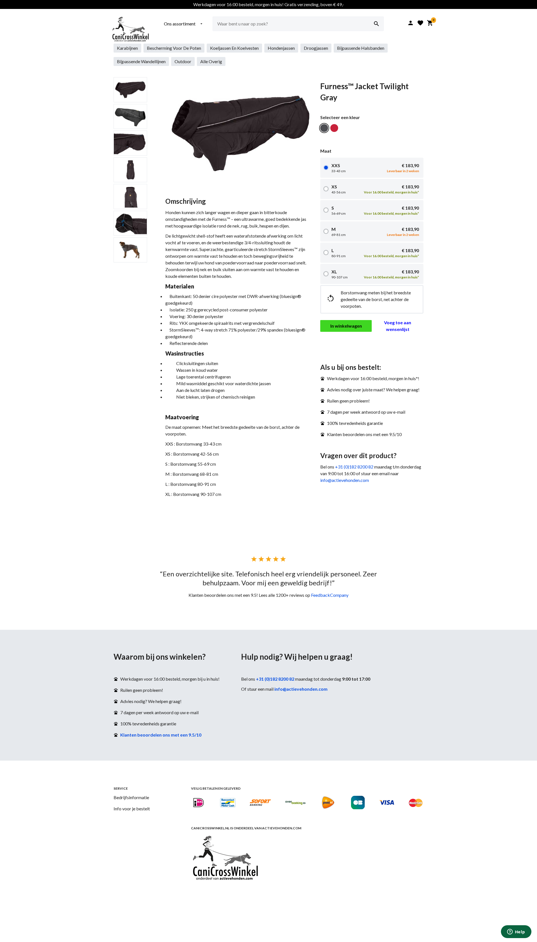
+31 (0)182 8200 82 (354, 466)
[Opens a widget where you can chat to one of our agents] (516, 932)
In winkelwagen (346, 325)
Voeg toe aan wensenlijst (397, 326)
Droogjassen (316, 48)
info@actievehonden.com (344, 480)
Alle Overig (211, 61)
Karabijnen (127, 48)
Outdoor (183, 61)
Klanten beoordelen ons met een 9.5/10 (160, 734)
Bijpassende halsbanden (360, 48)
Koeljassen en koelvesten (234, 48)
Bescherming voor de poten (174, 48)
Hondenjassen (281, 48)
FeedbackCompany (329, 595)
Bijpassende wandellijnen (141, 61)
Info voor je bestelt (132, 808)
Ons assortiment (184, 23)
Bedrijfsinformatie (131, 797)
